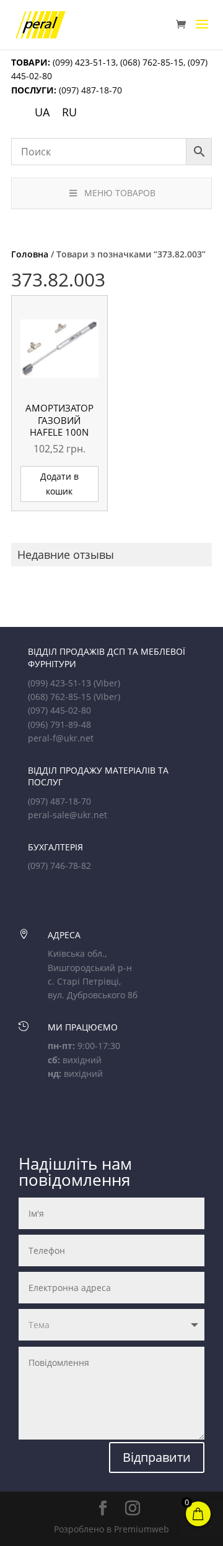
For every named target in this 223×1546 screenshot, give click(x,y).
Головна (29, 254)
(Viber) (107, 683)
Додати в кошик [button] (59, 483)
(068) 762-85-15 (151, 62)
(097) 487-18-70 (89, 90)
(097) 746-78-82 (59, 865)
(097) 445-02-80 (59, 710)
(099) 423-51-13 (83, 62)
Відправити (157, 1457)
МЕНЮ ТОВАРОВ (119, 193)
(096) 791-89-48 (59, 724)
